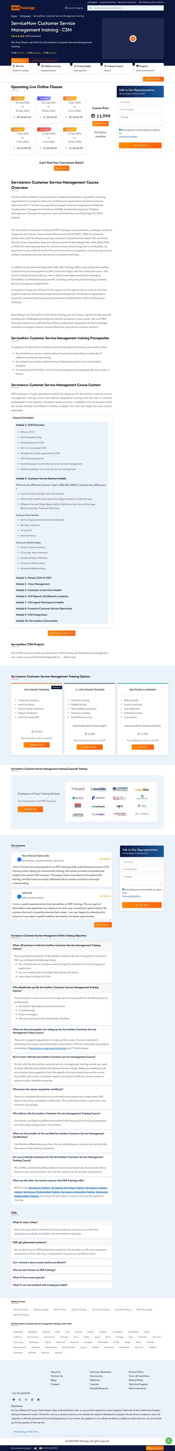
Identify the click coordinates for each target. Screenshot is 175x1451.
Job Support (92, 2)
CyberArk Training (79, 1309)
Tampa (127, 1342)
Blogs (54, 1380)
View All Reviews (103, 924)
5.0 (49, 53)
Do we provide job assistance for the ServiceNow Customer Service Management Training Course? (58, 1158)
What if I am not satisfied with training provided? (40, 1285)
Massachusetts (19, 1347)
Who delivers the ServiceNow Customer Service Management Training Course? (56, 1113)
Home (14, 15)
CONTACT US (30, 809)
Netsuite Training (20, 1309)
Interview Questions (100, 1372)
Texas (76, 1336)
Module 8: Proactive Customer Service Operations (44, 608)
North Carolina (68, 1347)
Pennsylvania (51, 1347)
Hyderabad (18, 1331)
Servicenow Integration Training (78, 1192)
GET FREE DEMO (153, 79)
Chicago (119, 1336)
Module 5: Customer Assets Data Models (39, 590)
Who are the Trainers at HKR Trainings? (34, 1270)
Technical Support (138, 1384)
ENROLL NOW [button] (100, 123)
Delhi (57, 1331)
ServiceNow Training (101, 1309)
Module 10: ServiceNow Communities (37, 621)
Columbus (142, 1336)
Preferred (57, 687)
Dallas (86, 1336)
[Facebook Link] (13, 1399)
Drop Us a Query (155, 1448)
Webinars (95, 1380)
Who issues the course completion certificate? (38, 1089)
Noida (146, 1331)
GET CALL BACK (140, 145)
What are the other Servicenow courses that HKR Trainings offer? (48, 1180)
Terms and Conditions (128, 136)
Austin (97, 1336)
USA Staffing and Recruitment (151, 2)
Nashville (32, 1352)
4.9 (34, 53)
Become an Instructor (127, 2)
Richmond (60, 1342)
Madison (152, 1347)
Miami (138, 1342)
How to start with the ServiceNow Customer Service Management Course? (54, 1057)
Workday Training (40, 1309)
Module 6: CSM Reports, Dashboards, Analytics (42, 596)
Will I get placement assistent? (30, 1242)
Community (96, 1376)
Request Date (62, 168)
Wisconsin (139, 1347)
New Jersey (18, 1342)
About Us (55, 1372)
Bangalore (32, 1331)
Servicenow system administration (48, 1048)
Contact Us (57, 1376)
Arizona (83, 1347)
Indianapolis (103, 1342)
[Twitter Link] (19, 1399)
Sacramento (49, 1336)
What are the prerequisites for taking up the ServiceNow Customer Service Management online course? (54, 1031)
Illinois (108, 1336)
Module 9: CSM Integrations (31, 614)
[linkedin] (19, 859)
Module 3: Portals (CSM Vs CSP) (33, 578)
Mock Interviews (137, 1388)
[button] (22, 109)
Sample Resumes (99, 1388)
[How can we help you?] (168, 1440)
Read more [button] (70, 657)
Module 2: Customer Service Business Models (41, 478)
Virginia (47, 1342)
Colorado (64, 1336)
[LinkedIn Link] (38, 1399)
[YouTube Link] (26, 1399)
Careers (55, 1384)
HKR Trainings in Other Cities (26, 1431)
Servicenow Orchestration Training (41, 1192)
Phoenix (95, 1347)
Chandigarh (118, 1331)
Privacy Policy (136, 1372)
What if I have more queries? (29, 1277)
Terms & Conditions (139, 1376)
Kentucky (45, 1352)
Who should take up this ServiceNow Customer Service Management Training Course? (56, 989)
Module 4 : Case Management (33, 584)
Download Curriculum (44, 60)
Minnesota (109, 1347)
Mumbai (78, 1331)
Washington (34, 1342)
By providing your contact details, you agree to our (139, 133)
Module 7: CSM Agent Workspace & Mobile (40, 602)
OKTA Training (60, 1309)
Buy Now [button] (142, 747)
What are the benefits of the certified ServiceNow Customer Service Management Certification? (58, 1135)
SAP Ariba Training (144, 1309)
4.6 (17, 53)
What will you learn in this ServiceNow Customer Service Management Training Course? (56, 946)
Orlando (150, 1342)
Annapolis (88, 1342)
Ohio (131, 1336)
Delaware (36, 1347)
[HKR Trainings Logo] (23, 7)
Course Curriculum (23, 418)
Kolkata (91, 1331)
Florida (116, 1342)
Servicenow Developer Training (67, 1188)
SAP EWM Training (21, 1314)
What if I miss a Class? (25, 1222)
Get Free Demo (20, 60)
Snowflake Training (123, 1309)
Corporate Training (108, 2)
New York (157, 1336)
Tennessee (18, 1352)
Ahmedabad (133, 1331)
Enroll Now (36, 744)
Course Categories (75, 7)
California (17, 1336)
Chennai (46, 1331)
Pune (67, 1331)
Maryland (74, 1342)
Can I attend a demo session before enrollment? (39, 1262)
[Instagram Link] (32, 1399)
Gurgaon (103, 1331)
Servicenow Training (39, 1188)
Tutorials (94, 1384)
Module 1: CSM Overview (30, 425)
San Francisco (33, 1336)
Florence (58, 1352)
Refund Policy (136, 1380)
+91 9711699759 (21, 1393)
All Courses (25, 15)
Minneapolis (124, 1347)
